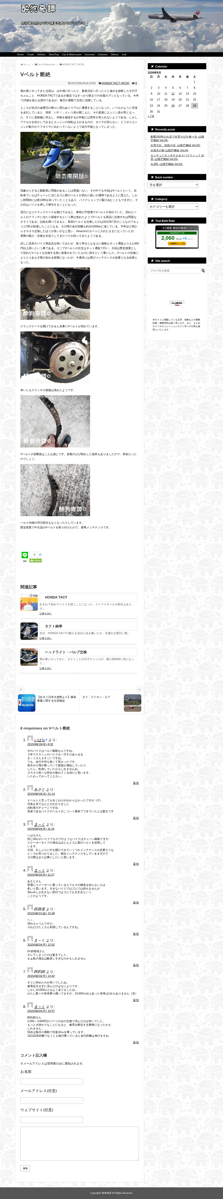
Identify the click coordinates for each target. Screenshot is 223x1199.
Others (114, 54)
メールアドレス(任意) (38, 1091)
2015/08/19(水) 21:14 (41, 794)
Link (124, 54)
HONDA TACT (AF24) (115, 83)
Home (20, 54)
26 (173, 105)
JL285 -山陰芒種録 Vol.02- (167, 164)
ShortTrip (54, 54)
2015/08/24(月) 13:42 (41, 976)
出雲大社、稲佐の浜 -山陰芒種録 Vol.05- (176, 145)
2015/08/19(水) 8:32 (40, 744)
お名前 (26, 1072)
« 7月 (151, 116)
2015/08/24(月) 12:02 (41, 944)
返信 (136, 783)
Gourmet (89, 54)
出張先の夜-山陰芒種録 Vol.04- (170, 150)
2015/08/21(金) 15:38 (41, 913)
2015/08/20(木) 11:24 (40, 829)
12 (173, 93)
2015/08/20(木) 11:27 (40, 874)
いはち (39, 740)
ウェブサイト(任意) (36, 1110)
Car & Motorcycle (71, 54)
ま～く (39, 824)
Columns (102, 54)
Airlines (41, 54)
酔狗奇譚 (106, 1193)
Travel (30, 54)
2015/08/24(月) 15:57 (41, 1011)
